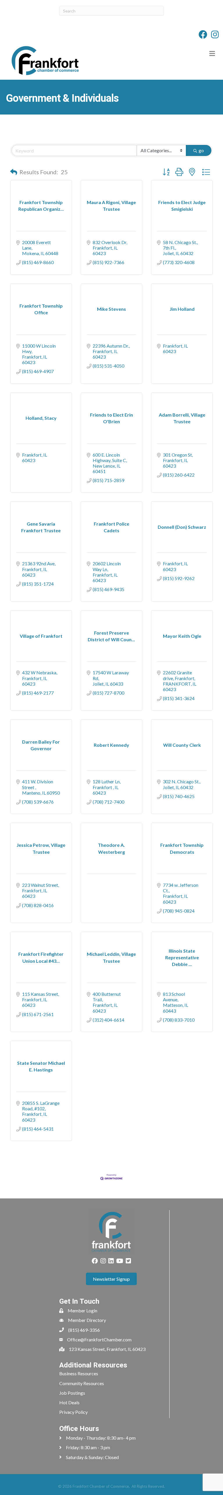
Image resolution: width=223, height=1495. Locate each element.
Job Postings (72, 1393)
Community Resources (81, 1383)
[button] (13, 172)
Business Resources (78, 1373)
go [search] (201, 150)
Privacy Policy (73, 1412)
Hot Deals (69, 1402)
